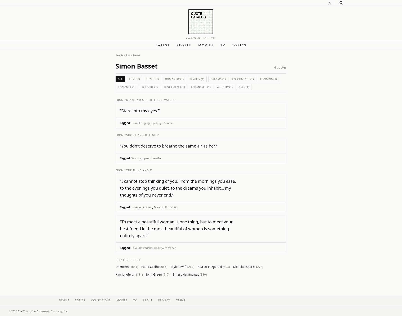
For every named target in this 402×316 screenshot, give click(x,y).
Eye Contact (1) (243, 79)
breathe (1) (150, 87)
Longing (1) (268, 79)
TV (222, 45)
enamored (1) (201, 87)
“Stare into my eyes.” (140, 111)
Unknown (127, 267)
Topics (239, 45)
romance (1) (127, 87)
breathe (156, 158)
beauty (158, 248)
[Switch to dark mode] (329, 2)
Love (134, 123)
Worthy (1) (225, 87)
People (184, 45)
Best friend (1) (174, 87)
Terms (181, 300)
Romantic (171, 207)
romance (170, 248)
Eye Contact (166, 123)
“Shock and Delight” (142, 135)
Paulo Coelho (154, 267)
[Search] (341, 3)
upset (146, 158)
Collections (101, 300)
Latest (163, 45)
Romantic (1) (174, 79)
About (147, 300)
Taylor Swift (182, 267)
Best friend (146, 248)
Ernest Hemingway (190, 274)
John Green (157, 274)
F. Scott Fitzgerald (213, 267)
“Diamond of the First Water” (150, 100)
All (120, 79)
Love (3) (134, 79)
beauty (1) (197, 79)
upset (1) (152, 79)
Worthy (136, 158)
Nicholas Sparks (248, 267)
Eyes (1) (244, 87)
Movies (206, 45)
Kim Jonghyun (129, 274)
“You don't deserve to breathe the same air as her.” (168, 146)
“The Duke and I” (138, 170)
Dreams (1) (218, 79)
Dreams (159, 207)
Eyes (154, 123)
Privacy (164, 300)
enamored (145, 207)
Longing (144, 123)
